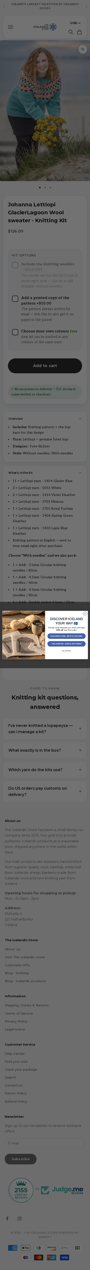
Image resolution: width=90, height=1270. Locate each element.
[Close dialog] (85, 614)
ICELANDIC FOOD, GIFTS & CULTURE (66, 636)
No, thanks (66, 651)
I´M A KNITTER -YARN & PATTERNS (66, 644)
